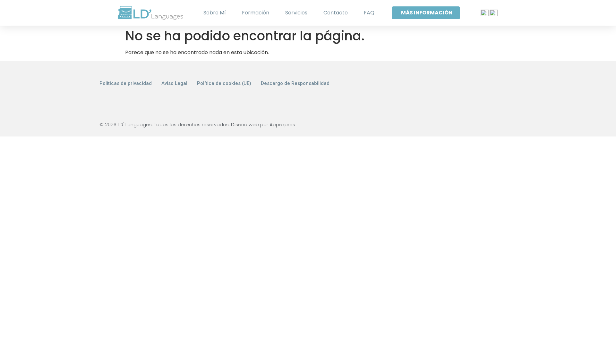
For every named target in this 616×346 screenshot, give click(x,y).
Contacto (335, 12)
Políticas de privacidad (125, 83)
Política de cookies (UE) (224, 83)
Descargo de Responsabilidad (295, 83)
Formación (255, 12)
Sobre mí (214, 12)
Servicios (296, 12)
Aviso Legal (174, 83)
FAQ (369, 12)
